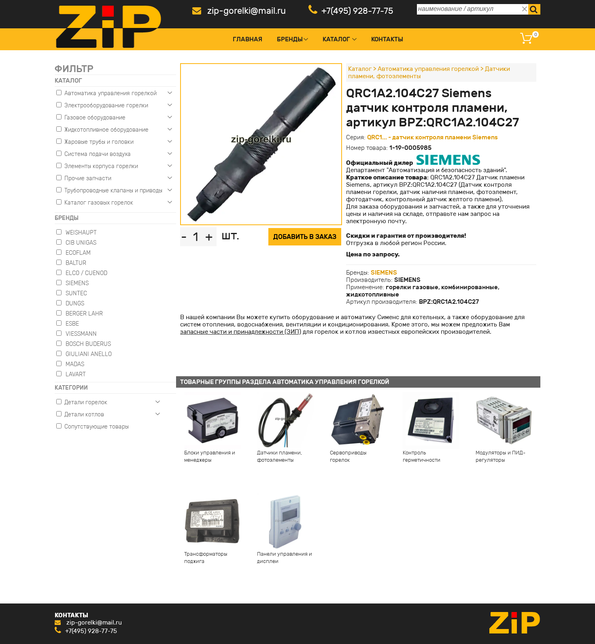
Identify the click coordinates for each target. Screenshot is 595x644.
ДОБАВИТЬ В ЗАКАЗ (304, 237)
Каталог (336, 39)
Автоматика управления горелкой (428, 69)
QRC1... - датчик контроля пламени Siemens (432, 137)
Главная (247, 39)
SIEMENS (384, 272)
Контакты (387, 39)
